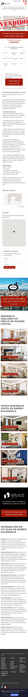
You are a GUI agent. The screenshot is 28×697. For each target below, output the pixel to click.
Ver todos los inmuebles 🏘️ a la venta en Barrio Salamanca (14, 34)
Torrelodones (4, 672)
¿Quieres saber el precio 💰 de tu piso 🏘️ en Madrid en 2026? (14, 301)
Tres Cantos (13, 672)
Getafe (12, 665)
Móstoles (12, 668)
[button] (14, 231)
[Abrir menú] (26, 3)
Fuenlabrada (22, 661)
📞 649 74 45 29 (17, 1)
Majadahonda (22, 666)
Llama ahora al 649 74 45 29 (14, 82)
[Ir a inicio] (6, 4)
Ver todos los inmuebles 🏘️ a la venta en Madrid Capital (14, 513)
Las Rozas (21, 665)
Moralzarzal (4, 668)
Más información (15, 692)
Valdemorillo (22, 672)
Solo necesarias (6, 695)
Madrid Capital (13, 666)
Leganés (3, 666)
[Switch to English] (26, 1)
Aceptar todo (14, 695)
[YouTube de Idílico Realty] (5, 687)
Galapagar (3, 665)
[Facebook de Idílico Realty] (2, 687)
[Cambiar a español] (23, 1)
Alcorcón (12, 658)
